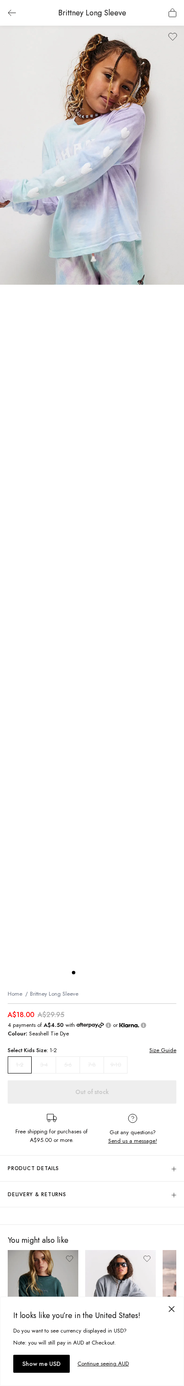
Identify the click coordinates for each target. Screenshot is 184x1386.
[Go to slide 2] (82, 972)
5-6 (68, 1065)
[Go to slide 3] (90, 972)
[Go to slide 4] (99, 972)
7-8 (92, 1065)
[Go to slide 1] (73, 972)
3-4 (44, 1065)
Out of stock (92, 1092)
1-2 (20, 1065)
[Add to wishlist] (172, 36)
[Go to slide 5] (108, 972)
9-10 (115, 1065)
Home (15, 994)
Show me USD (41, 1363)
